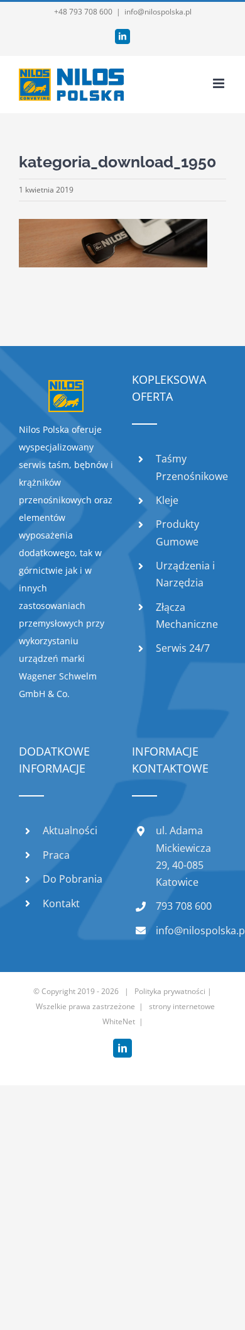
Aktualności (70, 830)
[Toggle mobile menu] (219, 83)
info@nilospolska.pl (158, 11)
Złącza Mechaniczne (187, 615)
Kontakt (61, 903)
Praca (56, 855)
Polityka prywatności (169, 991)
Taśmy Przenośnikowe (191, 467)
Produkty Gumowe (177, 532)
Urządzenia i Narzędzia (185, 574)
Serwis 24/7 (183, 648)
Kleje (167, 500)
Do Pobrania (72, 879)
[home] (66, 388)
